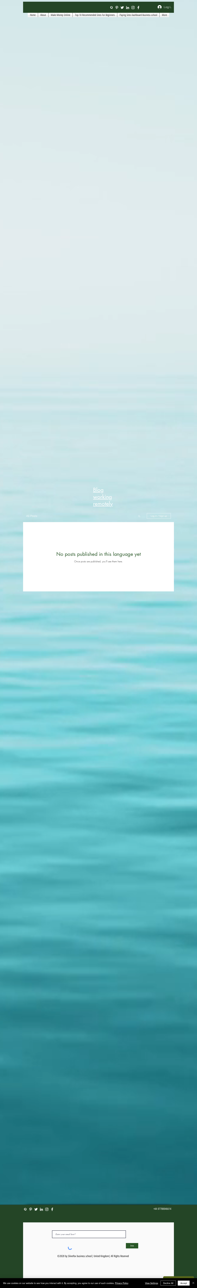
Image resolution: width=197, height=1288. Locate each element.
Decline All (168, 1283)
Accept (183, 1283)
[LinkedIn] (127, 7)
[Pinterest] (117, 7)
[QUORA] (111, 7)
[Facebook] (138, 7)
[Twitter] (122, 7)
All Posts (31, 515)
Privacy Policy (121, 1283)
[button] (139, 516)
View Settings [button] (151, 1283)
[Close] (193, 1283)
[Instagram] (133, 7)
